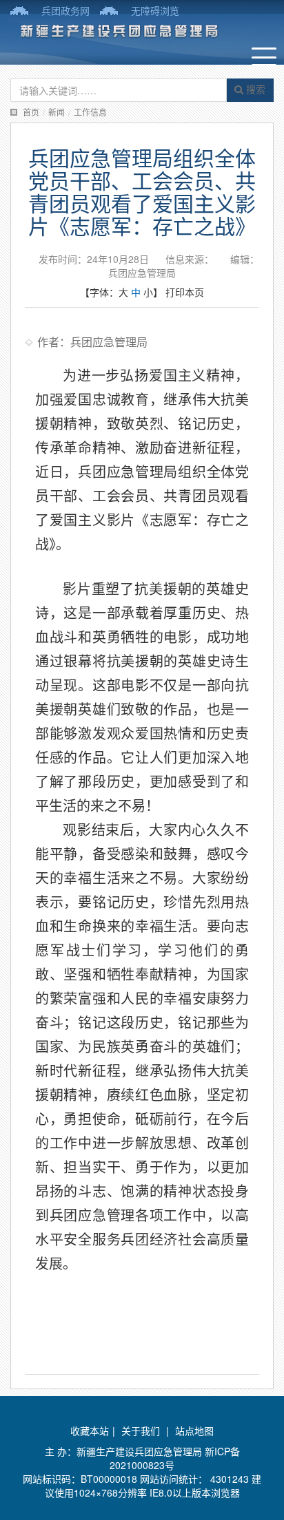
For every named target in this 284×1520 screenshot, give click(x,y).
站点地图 (194, 1430)
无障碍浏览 (155, 10)
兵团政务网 (65, 10)
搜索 (254, 89)
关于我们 (140, 1430)
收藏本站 (89, 1430)
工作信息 (90, 112)
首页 (31, 112)
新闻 (56, 112)
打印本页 (184, 292)
